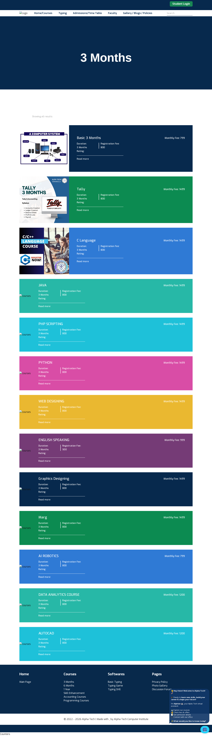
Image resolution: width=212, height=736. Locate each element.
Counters (5, 734)
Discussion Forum (162, 689)
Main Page (25, 682)
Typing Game (115, 685)
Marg (42, 517)
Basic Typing (115, 682)
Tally (81, 189)
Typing (63, 13)
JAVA (42, 285)
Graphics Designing (53, 478)
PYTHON (45, 362)
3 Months (69, 682)
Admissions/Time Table (87, 13)
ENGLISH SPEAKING (53, 440)
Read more (83, 158)
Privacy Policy (160, 682)
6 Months (69, 685)
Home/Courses (43, 13)
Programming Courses (76, 700)
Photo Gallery (159, 685)
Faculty (112, 13)
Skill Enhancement (74, 693)
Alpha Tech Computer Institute (131, 719)
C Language (86, 240)
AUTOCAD (46, 633)
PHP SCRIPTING (50, 324)
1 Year (67, 689)
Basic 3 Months (89, 138)
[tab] (20, 116)
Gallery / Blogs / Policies (137, 13)
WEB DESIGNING (51, 401)
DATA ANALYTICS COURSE (58, 594)
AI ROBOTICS (48, 556)
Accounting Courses (75, 696)
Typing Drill (114, 689)
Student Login (181, 3)
